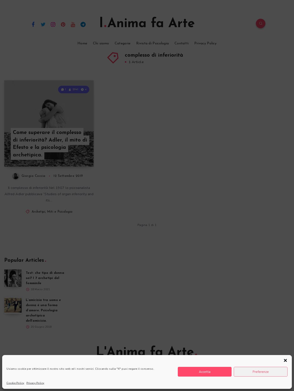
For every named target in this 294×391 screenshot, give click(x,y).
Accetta (204, 372)
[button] (285, 360)
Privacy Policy (35, 383)
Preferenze (260, 372)
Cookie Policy (15, 383)
